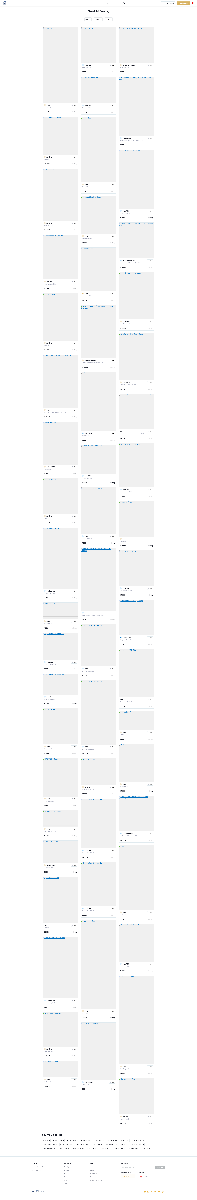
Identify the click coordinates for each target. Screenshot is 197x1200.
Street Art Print (147, 1148)
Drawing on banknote (82, 1144)
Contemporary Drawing (139, 1140)
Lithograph (124, 1144)
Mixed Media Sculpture (49, 1148)
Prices (107, 19)
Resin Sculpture (92, 1148)
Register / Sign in (168, 3)
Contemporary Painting (50, 1144)
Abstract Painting (72, 1140)
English (145, 1176)
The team (92, 1167)
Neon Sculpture (64, 1148)
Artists (66, 1180)
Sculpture (67, 1177)
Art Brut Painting (99, 1140)
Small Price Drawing (119, 1148)
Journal (66, 1183)
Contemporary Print (66, 1144)
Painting (74, 112)
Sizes (86, 19)
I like (75, 105)
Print (65, 1173)
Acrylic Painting (85, 1140)
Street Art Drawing (133, 1148)
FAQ (90, 1177)
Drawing (66, 1170)
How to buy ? (93, 1173)
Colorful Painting (112, 1140)
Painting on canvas (78, 1148)
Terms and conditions (95, 1180)
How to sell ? (93, 1170)
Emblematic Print (97, 1144)
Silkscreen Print (104, 1148)
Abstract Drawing (58, 1140)
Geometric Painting (111, 1144)
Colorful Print (125, 1140)
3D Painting (46, 1140)
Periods (97, 19)
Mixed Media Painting (137, 1144)
